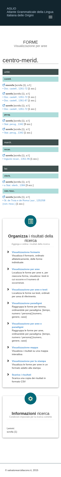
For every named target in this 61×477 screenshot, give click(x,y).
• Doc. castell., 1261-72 (15, 88)
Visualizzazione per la (29, 361)
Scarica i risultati (21, 374)
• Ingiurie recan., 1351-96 (16, 158)
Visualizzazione (26, 252)
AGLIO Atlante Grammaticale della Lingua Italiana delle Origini (30, 10)
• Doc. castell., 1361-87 (15, 100)
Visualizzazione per (26, 269)
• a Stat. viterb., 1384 (14, 185)
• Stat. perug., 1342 (13, 124)
